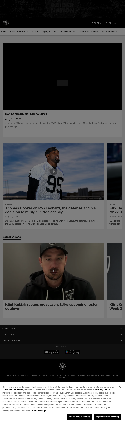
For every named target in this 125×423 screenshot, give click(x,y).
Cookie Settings (90, 410)
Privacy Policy (94, 393)
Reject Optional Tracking (107, 417)
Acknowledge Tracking (79, 417)
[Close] (120, 390)
